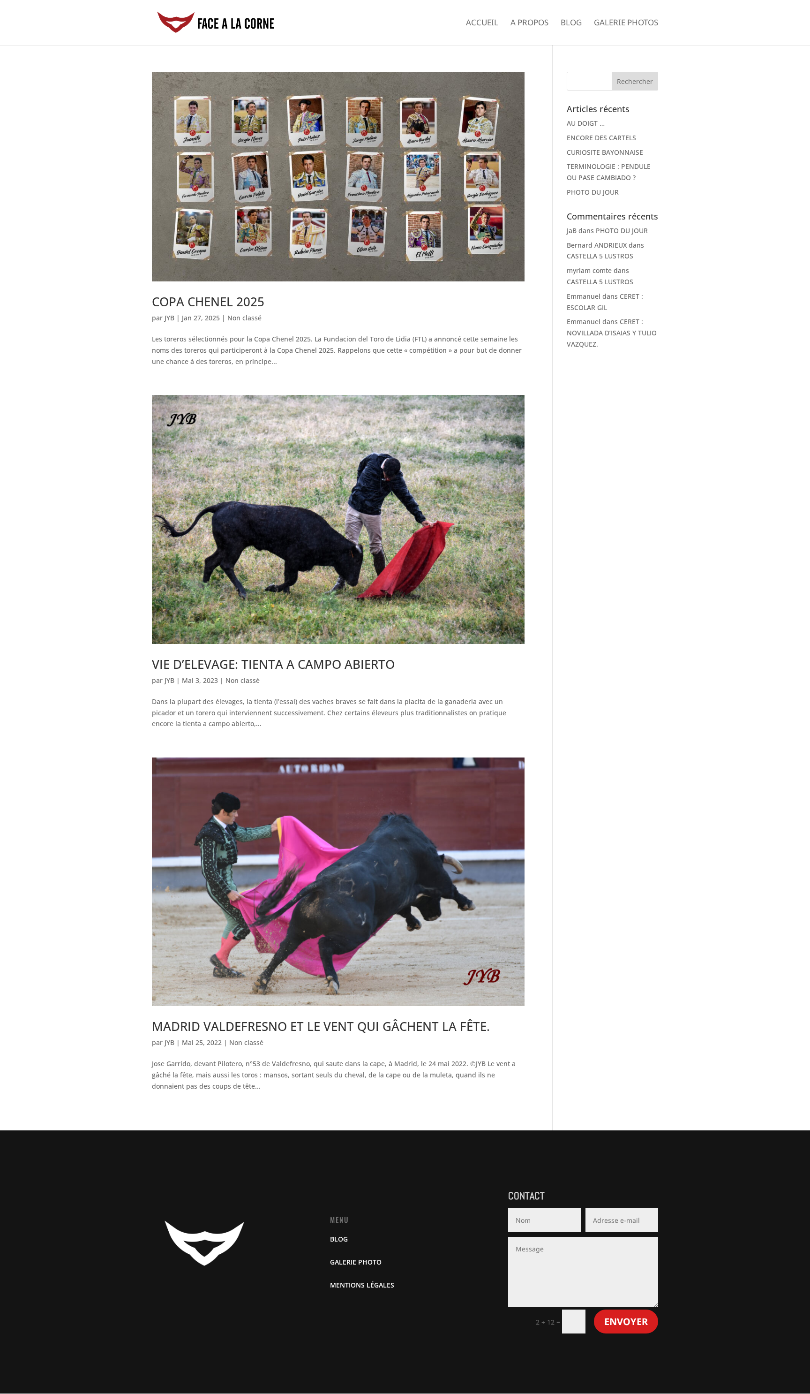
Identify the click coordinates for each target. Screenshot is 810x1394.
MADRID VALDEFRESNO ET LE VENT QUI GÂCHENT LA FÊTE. (321, 1026)
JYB (169, 317)
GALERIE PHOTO (356, 1262)
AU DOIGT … (586, 123)
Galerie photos (626, 23)
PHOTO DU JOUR (593, 192)
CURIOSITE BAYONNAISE (605, 152)
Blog (571, 23)
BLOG (339, 1239)
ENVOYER (626, 1321)
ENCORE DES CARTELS (601, 137)
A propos (529, 23)
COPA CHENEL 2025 (208, 301)
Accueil (482, 23)
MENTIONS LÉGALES (362, 1284)
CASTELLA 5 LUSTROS (600, 255)
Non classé (244, 317)
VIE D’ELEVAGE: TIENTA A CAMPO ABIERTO (273, 664)
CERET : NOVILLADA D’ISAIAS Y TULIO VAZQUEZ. (612, 332)
